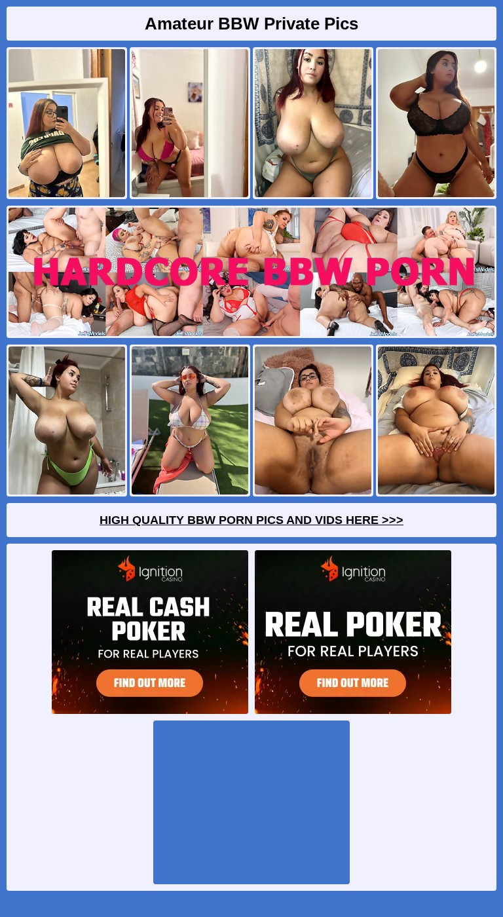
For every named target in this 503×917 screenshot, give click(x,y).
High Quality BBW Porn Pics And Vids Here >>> (251, 520)
